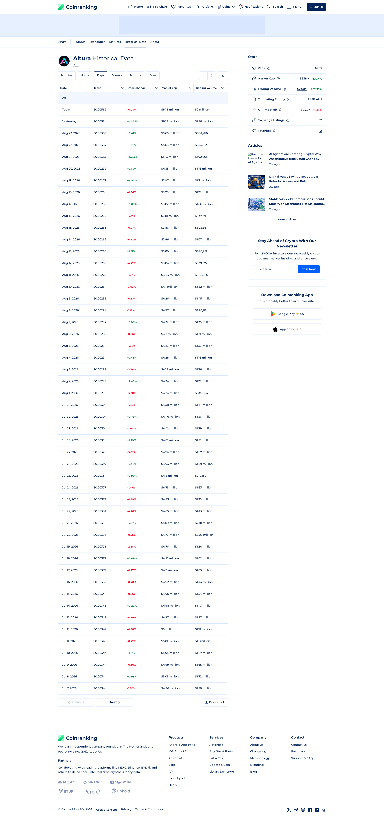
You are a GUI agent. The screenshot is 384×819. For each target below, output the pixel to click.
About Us (95, 751)
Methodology (260, 758)
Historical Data (135, 42)
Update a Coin (219, 765)
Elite (172, 765)
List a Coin (216, 758)
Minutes (67, 75)
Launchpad (177, 778)
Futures (79, 42)
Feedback (298, 751)
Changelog (258, 751)
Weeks (117, 75)
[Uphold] (120, 791)
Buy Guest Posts (221, 751)
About (154, 42)
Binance (134, 767)
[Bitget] (120, 782)
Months (135, 75)
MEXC (122, 767)
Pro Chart (175, 758)
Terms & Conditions (149, 809)
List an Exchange (221, 771)
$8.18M (304, 78)
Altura (62, 42)
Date (63, 87)
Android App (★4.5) (183, 745)
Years (153, 75)
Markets (115, 42)
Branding (257, 765)
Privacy (126, 809)
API (171, 771)
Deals (173, 785)
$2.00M (302, 89)
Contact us (299, 745)
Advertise (216, 745)
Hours (85, 75)
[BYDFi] (66, 791)
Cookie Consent (106, 809)
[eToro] (92, 791)
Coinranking (81, 7)
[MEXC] (66, 782)
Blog (253, 771)
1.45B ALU (315, 99)
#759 (318, 68)
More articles (287, 219)
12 (320, 120)
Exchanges (97, 42)
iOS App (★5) (178, 751)
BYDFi (145, 767)
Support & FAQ (302, 758)
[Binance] (92, 782)
